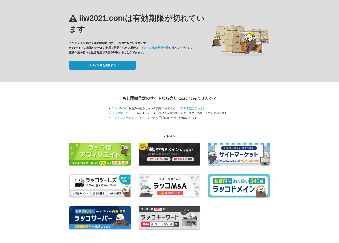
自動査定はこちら (192, 108)
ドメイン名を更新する (102, 65)
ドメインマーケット (124, 117)
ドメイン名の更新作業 (155, 47)
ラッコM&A (119, 108)
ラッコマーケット (123, 113)
